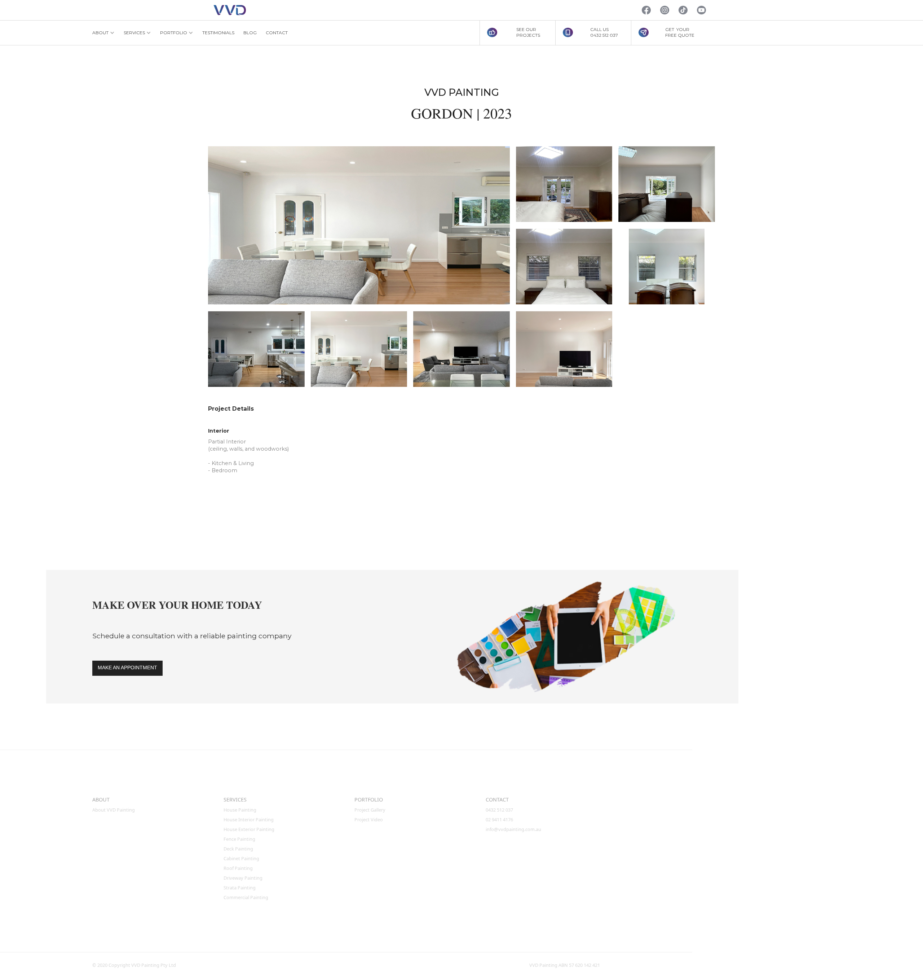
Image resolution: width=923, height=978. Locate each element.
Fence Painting (239, 839)
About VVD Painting (113, 810)
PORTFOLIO (368, 799)
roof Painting (238, 868)
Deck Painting (238, 848)
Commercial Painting (246, 897)
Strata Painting (240, 887)
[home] (229, 10)
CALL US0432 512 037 (604, 32)
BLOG (250, 32)
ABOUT (101, 799)
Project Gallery (369, 810)
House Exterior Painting (249, 829)
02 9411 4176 (499, 819)
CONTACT (277, 32)
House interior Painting (249, 819)
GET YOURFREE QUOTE (679, 32)
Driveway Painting (243, 878)
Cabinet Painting (241, 858)
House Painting (240, 810)
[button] (103, 32)
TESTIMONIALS (218, 32)
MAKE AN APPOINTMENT (127, 667)
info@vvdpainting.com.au (513, 829)
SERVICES (235, 799)
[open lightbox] (359, 225)
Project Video (368, 819)
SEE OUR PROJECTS (528, 32)
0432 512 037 (500, 810)
